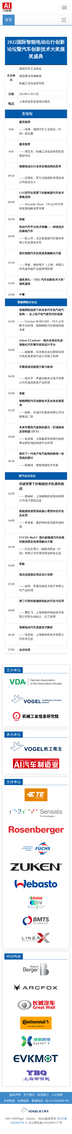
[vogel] (36, 698)
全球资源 (9, 1100)
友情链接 (23, 1100)
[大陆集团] (36, 1023)
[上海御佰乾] (36, 1075)
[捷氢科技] (36, 1041)
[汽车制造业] (36, 763)
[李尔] (36, 937)
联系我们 (43, 1094)
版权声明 (15, 1094)
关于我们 (29, 1094)
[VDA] (36, 681)
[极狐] (36, 987)
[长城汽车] (36, 1004)
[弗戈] (36, 746)
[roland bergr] (36, 969)
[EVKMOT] (36, 1058)
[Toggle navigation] (63, 20)
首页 (8, 20)
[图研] (36, 867)
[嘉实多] (36, 902)
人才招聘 (57, 1094)
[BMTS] (36, 920)
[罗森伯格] (36, 830)
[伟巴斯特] (36, 884)
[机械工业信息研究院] (36, 716)
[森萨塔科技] (36, 813)
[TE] (36, 795)
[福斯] (36, 848)
